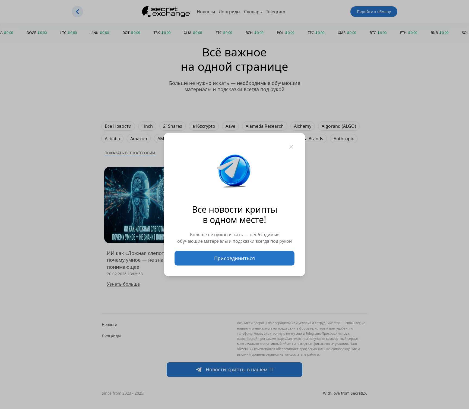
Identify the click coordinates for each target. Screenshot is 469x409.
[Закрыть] (291, 146)
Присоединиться (234, 258)
